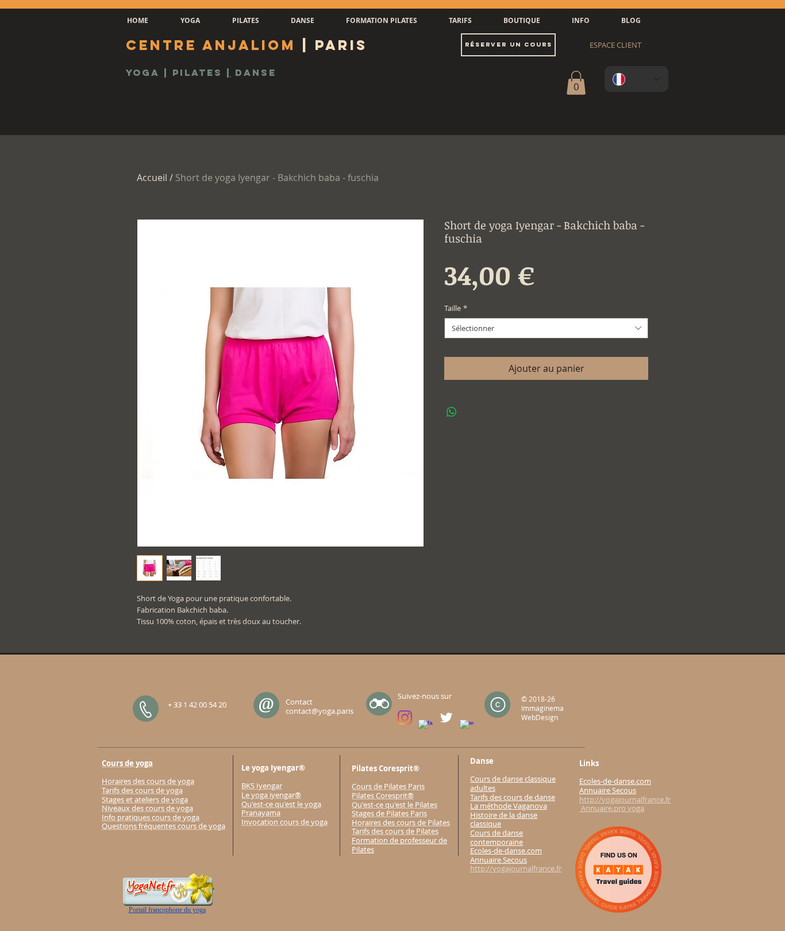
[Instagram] (405, 717)
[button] (190, 20)
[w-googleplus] (467, 727)
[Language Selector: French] (636, 79)
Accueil (152, 177)
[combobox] (546, 328)
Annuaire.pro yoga (611, 808)
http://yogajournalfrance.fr (515, 868)
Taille (455, 308)
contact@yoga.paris (319, 711)
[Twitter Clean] (446, 717)
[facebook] (425, 727)
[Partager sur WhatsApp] (452, 412)
